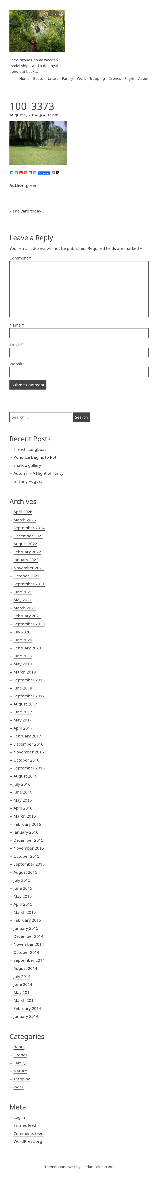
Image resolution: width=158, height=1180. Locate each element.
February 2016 (27, 824)
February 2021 (27, 615)
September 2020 (29, 624)
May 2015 (22, 896)
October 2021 (26, 576)
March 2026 (24, 519)
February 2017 (27, 736)
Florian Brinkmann (97, 1166)
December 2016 (28, 744)
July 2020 (21, 632)
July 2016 (21, 784)
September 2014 (29, 960)
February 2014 (27, 1008)
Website (17, 363)
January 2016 (25, 832)
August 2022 (25, 543)
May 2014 (22, 992)
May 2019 (22, 664)
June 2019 (22, 655)
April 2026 (22, 511)
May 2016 (22, 800)
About (143, 78)
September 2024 (29, 527)
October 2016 (26, 760)
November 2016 (28, 752)
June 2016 (22, 792)
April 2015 (22, 904)
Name (16, 325)
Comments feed (28, 1133)
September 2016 (29, 768)
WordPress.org (27, 1141)
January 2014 (25, 1016)
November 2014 (28, 944)
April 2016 (22, 808)
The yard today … (29, 211)
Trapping (97, 78)
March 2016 (24, 816)
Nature (52, 78)
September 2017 (29, 696)
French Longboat (29, 449)
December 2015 (28, 840)
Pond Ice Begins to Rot (34, 457)
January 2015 (25, 928)
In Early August (27, 481)
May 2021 (22, 599)
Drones (114, 78)
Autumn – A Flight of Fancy (38, 473)
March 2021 (24, 608)
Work (81, 78)
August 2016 (25, 776)
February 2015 (27, 920)
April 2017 (22, 728)
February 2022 (27, 551)
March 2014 (24, 1000)
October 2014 (26, 952)
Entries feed (24, 1125)
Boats (38, 78)
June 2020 (22, 639)
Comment (20, 258)
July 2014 (21, 976)
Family (67, 78)
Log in (19, 1117)
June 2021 (22, 592)
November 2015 (28, 848)
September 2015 (29, 864)
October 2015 (26, 856)
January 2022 (25, 559)
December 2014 (28, 936)
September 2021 (29, 583)
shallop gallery (27, 465)
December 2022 (28, 535)
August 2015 (25, 872)
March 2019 (24, 672)
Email (16, 344)
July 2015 (21, 880)
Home (24, 78)
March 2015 (24, 912)
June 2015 (22, 888)
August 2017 (25, 704)
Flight (129, 78)
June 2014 (22, 984)
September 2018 (29, 680)
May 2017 (22, 720)
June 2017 (22, 712)
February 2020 (27, 648)
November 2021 (28, 567)
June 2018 (22, 688)
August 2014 (25, 968)
